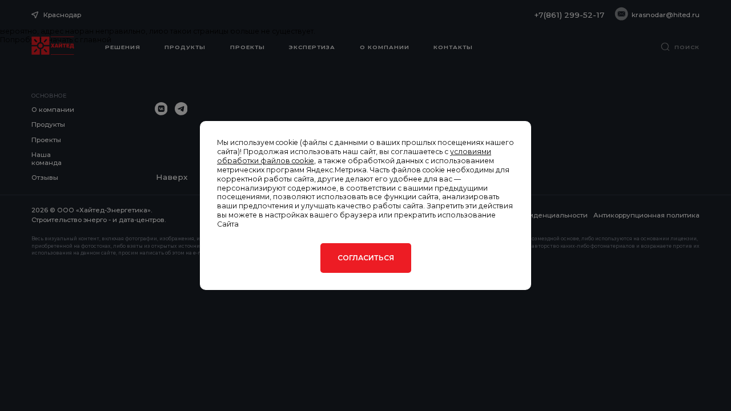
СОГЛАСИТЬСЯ (366, 257)
